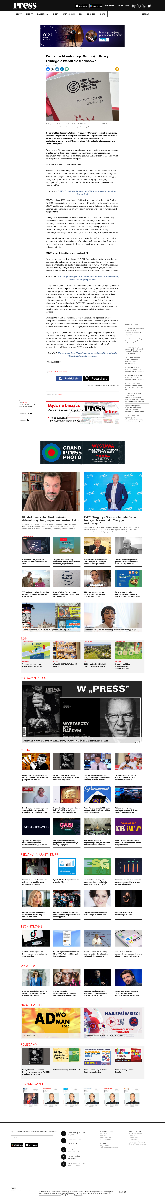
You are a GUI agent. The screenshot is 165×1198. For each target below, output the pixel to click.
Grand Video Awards (137, 1144)
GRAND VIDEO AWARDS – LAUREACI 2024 (104, 1035)
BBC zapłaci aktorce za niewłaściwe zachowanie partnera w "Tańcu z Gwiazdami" (95, 595)
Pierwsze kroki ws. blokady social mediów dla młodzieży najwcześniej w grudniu (96, 954)
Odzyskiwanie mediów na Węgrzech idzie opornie (47, 630)
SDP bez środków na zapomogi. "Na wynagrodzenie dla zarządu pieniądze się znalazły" (134, 419)
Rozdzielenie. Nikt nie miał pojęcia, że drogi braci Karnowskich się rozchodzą (134, 377)
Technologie (31, 926)
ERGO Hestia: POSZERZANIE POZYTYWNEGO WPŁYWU (95, 665)
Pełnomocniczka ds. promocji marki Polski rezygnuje (110, 630)
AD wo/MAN (133, 1138)
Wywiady (28, 966)
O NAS (102, 14)
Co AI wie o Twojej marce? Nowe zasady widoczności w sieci (34, 561)
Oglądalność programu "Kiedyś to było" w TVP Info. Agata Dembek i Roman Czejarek (66, 810)
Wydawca (104, 1135)
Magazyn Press (33, 678)
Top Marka (133, 1140)
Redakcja (104, 1133)
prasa (60, 394)
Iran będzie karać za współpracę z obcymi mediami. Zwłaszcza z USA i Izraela (97, 842)
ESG (81, 14)
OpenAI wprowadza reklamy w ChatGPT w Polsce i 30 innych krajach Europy (66, 954)
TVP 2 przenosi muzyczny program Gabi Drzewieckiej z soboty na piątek (65, 842)
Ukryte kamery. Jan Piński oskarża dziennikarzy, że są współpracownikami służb (51, 519)
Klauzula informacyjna (109, 1148)
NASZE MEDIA (42, 14)
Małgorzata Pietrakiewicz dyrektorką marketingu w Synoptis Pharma (33, 914)
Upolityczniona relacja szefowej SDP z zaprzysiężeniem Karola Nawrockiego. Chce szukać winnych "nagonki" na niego (134, 398)
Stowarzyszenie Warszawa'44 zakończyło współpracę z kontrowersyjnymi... (35, 882)
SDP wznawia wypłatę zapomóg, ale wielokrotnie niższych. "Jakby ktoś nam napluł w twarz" (134, 350)
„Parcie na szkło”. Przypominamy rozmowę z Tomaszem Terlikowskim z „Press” (64, 994)
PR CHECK (91, 14)
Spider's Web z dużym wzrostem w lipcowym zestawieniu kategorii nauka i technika (35, 843)
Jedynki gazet (32, 1084)
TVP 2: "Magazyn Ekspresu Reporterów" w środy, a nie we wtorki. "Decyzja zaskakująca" (110, 520)
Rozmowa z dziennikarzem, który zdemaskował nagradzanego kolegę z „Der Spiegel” (127, 994)
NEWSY (19, 14)
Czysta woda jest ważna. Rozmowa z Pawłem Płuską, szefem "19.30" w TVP (95, 993)
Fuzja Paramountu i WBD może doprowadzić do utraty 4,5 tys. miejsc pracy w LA (97, 810)
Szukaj (145, 14)
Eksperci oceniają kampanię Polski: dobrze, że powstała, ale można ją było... (66, 914)
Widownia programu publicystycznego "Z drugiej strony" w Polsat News (127, 810)
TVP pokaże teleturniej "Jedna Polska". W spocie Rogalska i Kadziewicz (35, 594)
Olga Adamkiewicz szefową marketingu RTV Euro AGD (96, 913)
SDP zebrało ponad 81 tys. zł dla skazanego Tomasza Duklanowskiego (134, 341)
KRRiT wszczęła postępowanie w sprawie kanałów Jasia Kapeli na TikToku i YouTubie (35, 810)
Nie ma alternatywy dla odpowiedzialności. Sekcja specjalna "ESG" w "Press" (95, 882)
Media (25, 750)
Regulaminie (78, 1195)
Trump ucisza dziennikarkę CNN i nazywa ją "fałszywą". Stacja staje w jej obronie (96, 561)
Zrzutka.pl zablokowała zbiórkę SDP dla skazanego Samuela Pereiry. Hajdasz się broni (134, 386)
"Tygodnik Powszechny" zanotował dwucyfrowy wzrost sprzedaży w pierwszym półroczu (66, 562)
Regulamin (104, 1145)
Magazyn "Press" (135, 1133)
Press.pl (132, 1135)
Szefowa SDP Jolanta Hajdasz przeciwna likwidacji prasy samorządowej (132, 360)
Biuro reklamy (105, 1138)
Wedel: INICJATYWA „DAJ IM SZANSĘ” (65, 665)
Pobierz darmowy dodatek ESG (66, 1070)
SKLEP (55, 14)
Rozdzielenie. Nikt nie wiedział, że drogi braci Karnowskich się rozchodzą (134, 369)
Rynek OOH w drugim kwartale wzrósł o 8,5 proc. (66, 881)
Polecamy (29, 1044)
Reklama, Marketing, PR (40, 854)
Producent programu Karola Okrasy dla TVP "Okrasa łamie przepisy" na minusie (35, 777)
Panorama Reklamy (137, 1142)
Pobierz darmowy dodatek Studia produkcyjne (95, 1071)
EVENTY (29, 14)
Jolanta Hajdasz (62, 372)
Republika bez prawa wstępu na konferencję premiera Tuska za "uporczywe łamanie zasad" (134, 409)
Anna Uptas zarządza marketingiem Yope (124, 913)
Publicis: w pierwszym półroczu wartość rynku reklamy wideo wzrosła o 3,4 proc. (128, 882)
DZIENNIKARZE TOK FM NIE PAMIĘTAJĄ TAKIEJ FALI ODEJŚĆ (60, 740)
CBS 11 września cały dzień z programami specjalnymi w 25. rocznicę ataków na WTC (97, 777)
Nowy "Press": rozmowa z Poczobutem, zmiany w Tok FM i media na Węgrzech (66, 777)
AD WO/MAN (29, 1035)
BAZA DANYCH (69, 14)
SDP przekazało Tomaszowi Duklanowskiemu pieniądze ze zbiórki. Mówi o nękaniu (134, 332)
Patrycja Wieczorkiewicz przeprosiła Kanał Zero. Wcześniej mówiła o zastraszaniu (125, 778)
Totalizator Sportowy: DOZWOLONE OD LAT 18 (32, 665)
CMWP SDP (52, 372)
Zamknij (122, 1192)
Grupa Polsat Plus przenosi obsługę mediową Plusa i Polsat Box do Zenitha (66, 594)
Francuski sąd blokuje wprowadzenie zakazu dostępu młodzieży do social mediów (128, 954)
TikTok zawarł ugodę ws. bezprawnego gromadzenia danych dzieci (34, 954)
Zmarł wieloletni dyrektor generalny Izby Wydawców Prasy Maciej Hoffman (126, 561)
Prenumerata (105, 1140)
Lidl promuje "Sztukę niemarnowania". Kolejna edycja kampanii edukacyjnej (127, 594)
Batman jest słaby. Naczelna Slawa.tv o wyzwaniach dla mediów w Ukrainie (34, 993)
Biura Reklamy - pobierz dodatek (125, 1071)
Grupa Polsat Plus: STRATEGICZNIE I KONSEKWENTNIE (122, 666)
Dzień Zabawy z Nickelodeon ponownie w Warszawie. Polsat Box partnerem (128, 842)
